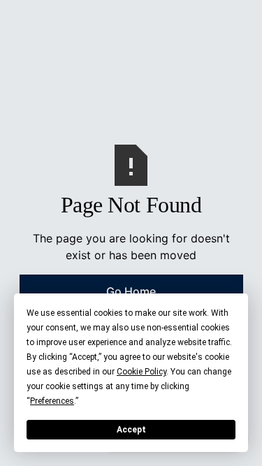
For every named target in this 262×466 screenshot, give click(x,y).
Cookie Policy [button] (141, 372)
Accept (131, 430)
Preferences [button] (52, 401)
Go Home (131, 291)
